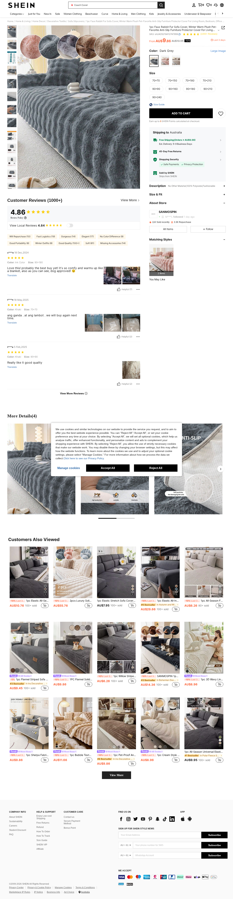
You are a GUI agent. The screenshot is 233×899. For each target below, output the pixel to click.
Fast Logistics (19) (46, 236)
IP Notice (38, 892)
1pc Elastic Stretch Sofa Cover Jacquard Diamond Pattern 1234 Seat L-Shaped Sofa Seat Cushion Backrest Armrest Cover (116, 600)
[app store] (182, 820)
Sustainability (15, 821)
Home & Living (22, 21)
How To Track (43, 836)
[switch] (70, 225)
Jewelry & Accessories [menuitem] (169, 13)
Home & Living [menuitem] (119, 13)
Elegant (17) (88, 236)
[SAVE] (221, 113)
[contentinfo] (173, 877)
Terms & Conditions (85, 887)
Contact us (69, 817)
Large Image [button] (218, 51)
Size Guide (41, 840)
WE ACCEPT (124, 871)
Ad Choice (69, 892)
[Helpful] (118, 289)
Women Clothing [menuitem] (73, 13)
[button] (216, 5)
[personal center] (194, 5)
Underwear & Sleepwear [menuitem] (197, 13)
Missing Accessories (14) (113, 243)
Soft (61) (90, 243)
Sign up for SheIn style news (136, 828)
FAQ (11, 834)
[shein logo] (21, 5)
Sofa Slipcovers (76, 21)
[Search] (161, 5)
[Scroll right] (222, 13)
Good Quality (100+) (69, 243)
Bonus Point (70, 828)
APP (182, 812)
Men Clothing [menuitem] (138, 13)
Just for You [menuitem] (34, 13)
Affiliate (40, 849)
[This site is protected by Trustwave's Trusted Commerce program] (121, 884)
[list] (147, 819)
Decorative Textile (56, 21)
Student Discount (17, 830)
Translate (12, 275)
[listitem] (161, 260)
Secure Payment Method (72, 822)
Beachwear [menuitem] (91, 13)
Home (10, 21)
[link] (201, 5)
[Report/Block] (138, 289)
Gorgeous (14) (68, 236)
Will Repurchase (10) (19, 236)
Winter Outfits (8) (43, 243)
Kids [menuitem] (151, 13)
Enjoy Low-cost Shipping (44, 817)
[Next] (220, 469)
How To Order (43, 831)
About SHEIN (15, 817)
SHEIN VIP (41, 844)
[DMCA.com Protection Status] (130, 884)
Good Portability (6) (19, 243)
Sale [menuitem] (57, 13)
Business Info (53, 892)
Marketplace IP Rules (19, 892)
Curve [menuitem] (105, 13)
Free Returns (42, 823)
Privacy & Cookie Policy (39, 887)
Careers (13, 825)
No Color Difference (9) (111, 236)
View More (116, 775)
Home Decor (38, 21)
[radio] (154, 61)
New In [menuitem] (48, 13)
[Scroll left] (218, 13)
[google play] (189, 820)
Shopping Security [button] (169, 159)
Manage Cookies (63, 887)
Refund (40, 827)
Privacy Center (16, 887)
